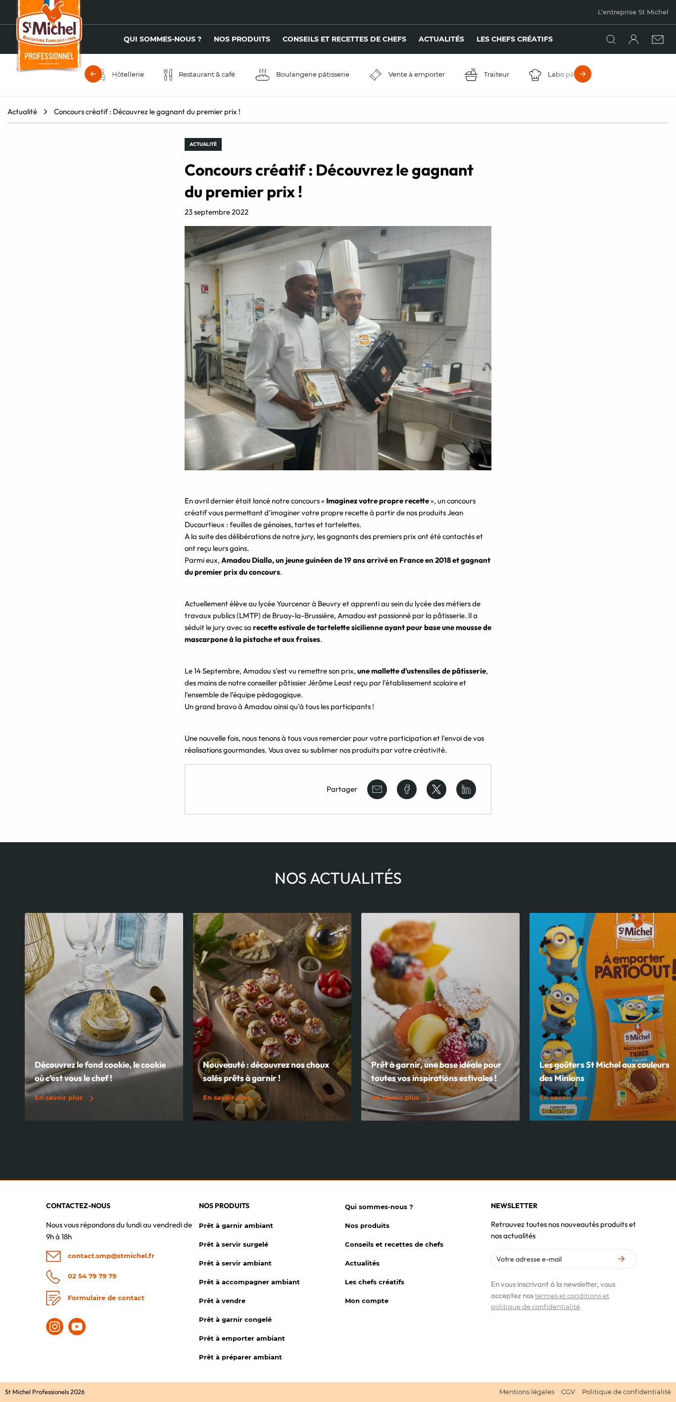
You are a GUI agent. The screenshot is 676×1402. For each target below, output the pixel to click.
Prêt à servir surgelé (233, 1244)
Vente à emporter (416, 74)
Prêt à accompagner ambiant (249, 1282)
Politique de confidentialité (626, 1392)
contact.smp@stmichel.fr (110, 1256)
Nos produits (242, 39)
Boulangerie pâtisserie (312, 74)
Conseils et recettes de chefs (344, 39)
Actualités (441, 39)
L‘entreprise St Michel (633, 12)
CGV (568, 1392)
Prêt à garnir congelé (235, 1319)
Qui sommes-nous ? (162, 39)
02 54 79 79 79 (91, 1275)
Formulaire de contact (105, 1297)
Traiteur (496, 74)
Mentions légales (526, 1392)
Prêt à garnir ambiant (236, 1225)
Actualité (22, 111)
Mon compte (366, 1301)
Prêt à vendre (222, 1301)
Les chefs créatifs (515, 39)
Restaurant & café (206, 74)
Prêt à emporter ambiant (242, 1338)
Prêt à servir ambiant (235, 1263)
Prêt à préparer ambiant (240, 1357)
